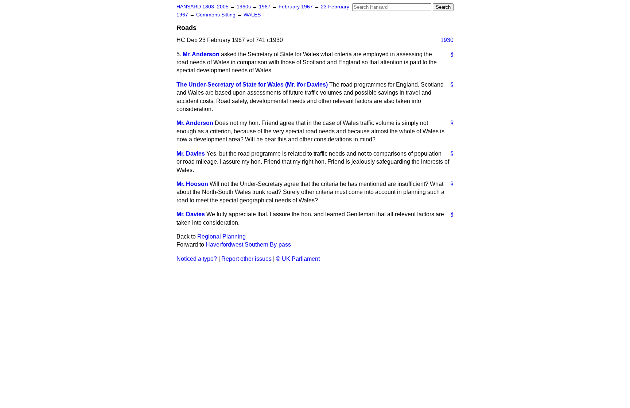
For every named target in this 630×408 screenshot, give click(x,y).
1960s (244, 6)
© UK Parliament (298, 259)
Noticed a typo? (196, 259)
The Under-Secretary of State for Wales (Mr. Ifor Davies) (252, 84)
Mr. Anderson (201, 54)
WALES (252, 15)
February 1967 (296, 6)
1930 (447, 40)
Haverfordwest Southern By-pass (248, 244)
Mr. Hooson (192, 184)
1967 (265, 6)
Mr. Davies (190, 153)
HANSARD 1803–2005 (202, 6)
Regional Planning (221, 236)
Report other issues (246, 259)
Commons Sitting (216, 15)
